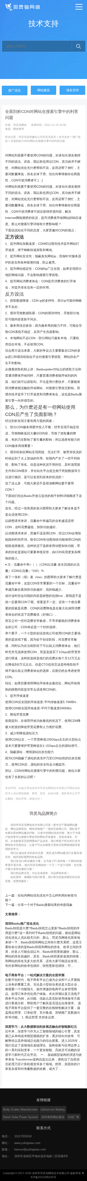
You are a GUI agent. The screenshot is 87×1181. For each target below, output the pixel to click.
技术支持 (64, 137)
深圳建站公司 (35, 137)
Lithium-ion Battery (53, 1109)
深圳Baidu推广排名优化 (22, 923)
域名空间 (72, 90)
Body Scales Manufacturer (20, 1109)
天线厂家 (73, 1117)
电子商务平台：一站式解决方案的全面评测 (34, 975)
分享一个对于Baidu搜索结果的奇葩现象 (45, 905)
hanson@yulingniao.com (30, 1149)
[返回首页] (22, 6)
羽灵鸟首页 (49, 137)
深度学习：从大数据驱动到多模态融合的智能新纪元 (41, 1026)
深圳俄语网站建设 (52, 1117)
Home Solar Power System (20, 1117)
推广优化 (14, 90)
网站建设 (43, 90)
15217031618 (22, 1136)
